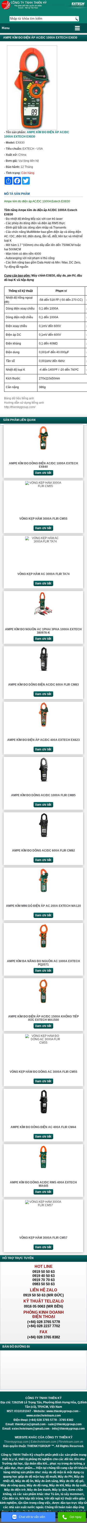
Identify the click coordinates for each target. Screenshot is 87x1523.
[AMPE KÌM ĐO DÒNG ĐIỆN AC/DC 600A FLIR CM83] (43, 671)
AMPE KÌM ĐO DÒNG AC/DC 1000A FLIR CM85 (43, 795)
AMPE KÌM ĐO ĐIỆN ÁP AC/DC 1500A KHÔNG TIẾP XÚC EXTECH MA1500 (43, 1018)
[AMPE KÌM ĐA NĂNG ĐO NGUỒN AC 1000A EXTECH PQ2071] (43, 947)
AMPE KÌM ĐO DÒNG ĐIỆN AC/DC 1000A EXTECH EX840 (43, 465)
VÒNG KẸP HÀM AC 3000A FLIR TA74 (43, 574)
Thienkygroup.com (16, 1441)
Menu (5, 28)
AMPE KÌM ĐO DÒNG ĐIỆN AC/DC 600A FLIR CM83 (43, 684)
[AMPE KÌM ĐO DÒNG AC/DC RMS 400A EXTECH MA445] (43, 1169)
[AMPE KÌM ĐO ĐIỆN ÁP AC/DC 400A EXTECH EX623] (43, 726)
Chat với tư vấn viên (32, 1517)
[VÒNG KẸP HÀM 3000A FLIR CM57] (43, 1205)
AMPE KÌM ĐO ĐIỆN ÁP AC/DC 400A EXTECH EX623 (43, 740)
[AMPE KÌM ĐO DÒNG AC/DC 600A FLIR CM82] (43, 837)
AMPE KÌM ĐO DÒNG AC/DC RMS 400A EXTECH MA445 (43, 1184)
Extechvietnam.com (43, 1441)
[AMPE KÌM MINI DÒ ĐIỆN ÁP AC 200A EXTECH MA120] (43, 892)
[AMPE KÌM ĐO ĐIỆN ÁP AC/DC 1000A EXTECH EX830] (32, 129)
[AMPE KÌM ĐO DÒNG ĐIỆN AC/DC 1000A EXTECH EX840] (43, 449)
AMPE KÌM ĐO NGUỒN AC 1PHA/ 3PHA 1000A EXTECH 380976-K (43, 631)
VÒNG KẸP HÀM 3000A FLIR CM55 (43, 518)
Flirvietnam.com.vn (70, 1441)
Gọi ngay (75, 1517)
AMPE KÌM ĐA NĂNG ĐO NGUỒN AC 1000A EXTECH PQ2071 (43, 962)
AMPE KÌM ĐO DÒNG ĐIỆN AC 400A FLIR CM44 (43, 1127)
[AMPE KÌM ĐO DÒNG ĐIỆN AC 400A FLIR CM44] (43, 1113)
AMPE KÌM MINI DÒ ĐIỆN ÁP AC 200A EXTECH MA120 (43, 906)
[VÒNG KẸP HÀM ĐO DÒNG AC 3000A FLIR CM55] (43, 1042)
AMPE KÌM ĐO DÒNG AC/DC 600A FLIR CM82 (43, 850)
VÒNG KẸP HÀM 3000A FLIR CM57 (43, 1237)
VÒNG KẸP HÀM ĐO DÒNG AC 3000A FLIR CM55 (43, 1071)
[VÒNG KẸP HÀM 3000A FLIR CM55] (43, 486)
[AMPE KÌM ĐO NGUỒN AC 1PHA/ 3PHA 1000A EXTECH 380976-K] (43, 615)
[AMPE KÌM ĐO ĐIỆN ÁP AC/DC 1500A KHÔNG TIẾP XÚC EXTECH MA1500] (43, 1003)
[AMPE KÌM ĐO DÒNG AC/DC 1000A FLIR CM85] (43, 781)
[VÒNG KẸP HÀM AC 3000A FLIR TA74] (43, 541)
